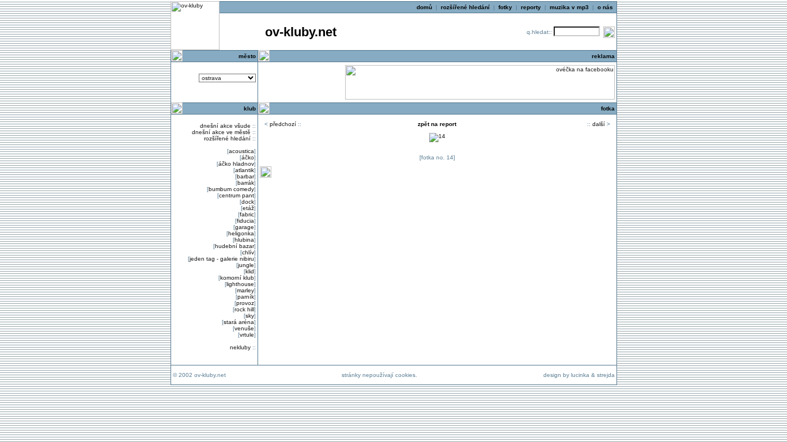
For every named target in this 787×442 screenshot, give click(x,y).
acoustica (241, 151)
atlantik (244, 170)
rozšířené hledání (227, 138)
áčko (247, 157)
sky (249, 316)
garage (244, 227)
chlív (248, 252)
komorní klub (237, 278)
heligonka (241, 233)
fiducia (245, 221)
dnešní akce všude (225, 126)
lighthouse (240, 284)
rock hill (244, 309)
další (598, 124)
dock (247, 202)
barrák (245, 183)
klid (249, 271)
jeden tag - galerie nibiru (222, 259)
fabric (247, 214)
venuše (244, 328)
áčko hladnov (236, 164)
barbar (245, 176)
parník (245, 297)
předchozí (283, 124)
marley (245, 290)
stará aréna (239, 322)
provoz (245, 303)
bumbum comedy (231, 189)
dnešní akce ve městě (221, 132)
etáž (248, 208)
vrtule (247, 335)
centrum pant (236, 195)
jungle (246, 265)
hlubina (244, 240)
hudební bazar (234, 246)
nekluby (240, 347)
